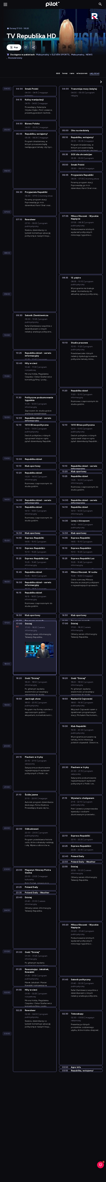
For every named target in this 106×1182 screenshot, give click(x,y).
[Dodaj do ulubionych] (25, 47)
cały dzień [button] (94, 73)
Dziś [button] (58, 73)
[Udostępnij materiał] (33, 47)
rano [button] (72, 73)
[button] (101, 82)
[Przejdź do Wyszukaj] (100, 4)
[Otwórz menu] (5, 4)
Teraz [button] (64, 73)
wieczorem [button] (81, 73)
